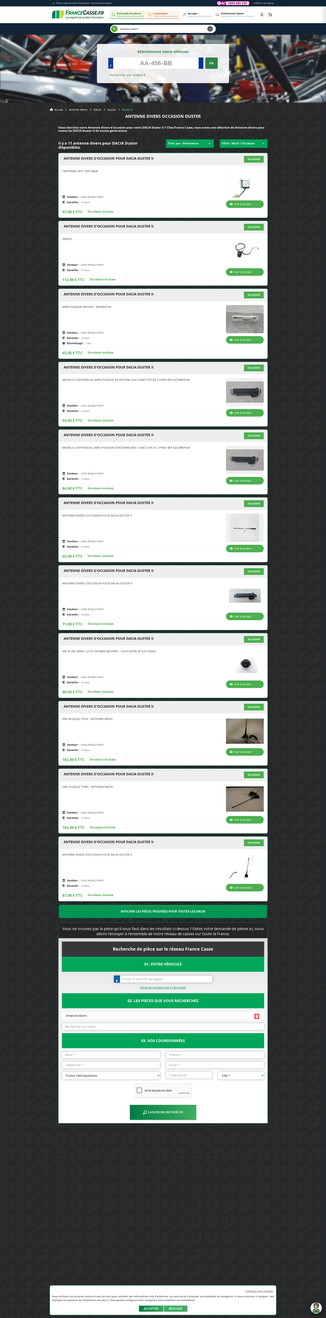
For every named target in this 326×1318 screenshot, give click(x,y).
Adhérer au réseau (264, 3)
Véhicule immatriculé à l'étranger (163, 987)
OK (211, 63)
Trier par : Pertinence (190, 143)
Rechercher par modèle (126, 75)
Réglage (175, 1309)
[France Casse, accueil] (78, 15)
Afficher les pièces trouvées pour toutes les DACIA (163, 911)
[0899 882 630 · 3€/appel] (233, 3)
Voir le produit (242, 204)
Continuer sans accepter (259, 1291)
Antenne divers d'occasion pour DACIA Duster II (109, 158)
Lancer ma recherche (165, 1112)
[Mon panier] (270, 14)
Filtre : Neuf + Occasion (244, 143)
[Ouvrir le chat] (316, 1310)
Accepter (151, 1309)
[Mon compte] (262, 14)
